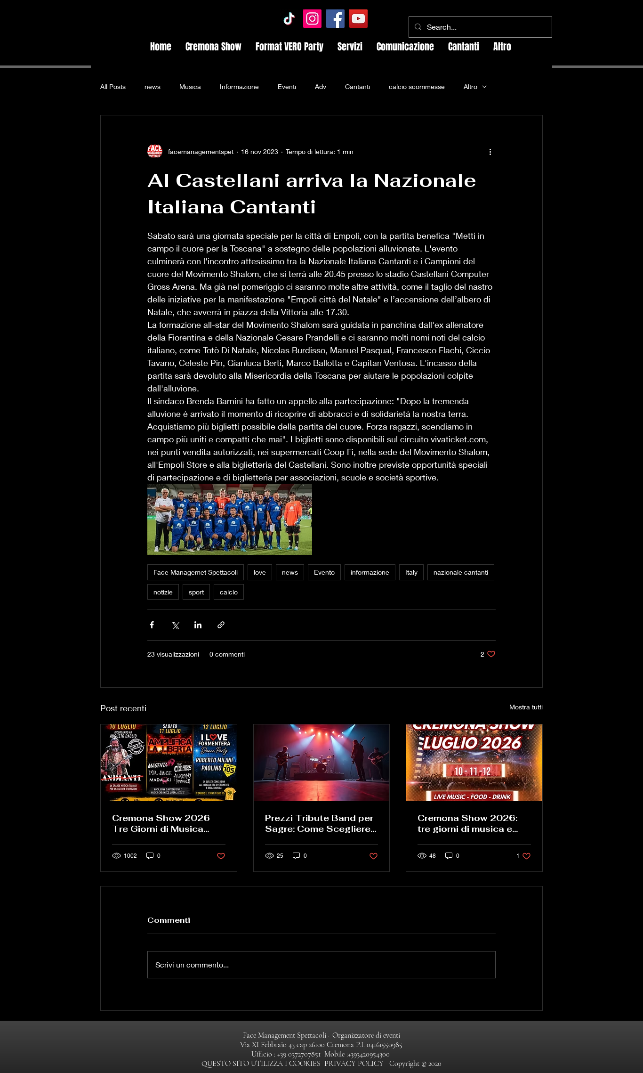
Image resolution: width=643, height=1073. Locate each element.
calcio (229, 592)
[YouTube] (358, 18)
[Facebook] (335, 18)
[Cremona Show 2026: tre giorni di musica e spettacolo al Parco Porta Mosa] (474, 762)
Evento (324, 572)
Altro (470, 86)
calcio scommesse (417, 86)
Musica (190, 86)
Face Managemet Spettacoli (195, 572)
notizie (163, 592)
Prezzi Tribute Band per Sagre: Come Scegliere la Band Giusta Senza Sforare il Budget (319, 823)
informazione (370, 572)
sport (196, 592)
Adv (320, 86)
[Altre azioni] (490, 151)
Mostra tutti (526, 707)
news (153, 86)
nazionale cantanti (461, 572)
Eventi (287, 86)
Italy (411, 572)
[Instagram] (312, 18)
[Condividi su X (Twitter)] (174, 624)
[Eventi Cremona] (169, 762)
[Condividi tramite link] (221, 624)
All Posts (113, 86)
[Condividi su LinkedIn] (197, 624)
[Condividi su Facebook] (151, 624)
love (260, 572)
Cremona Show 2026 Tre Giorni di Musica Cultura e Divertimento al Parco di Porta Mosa (163, 823)
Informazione (239, 86)
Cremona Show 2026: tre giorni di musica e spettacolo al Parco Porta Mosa (467, 823)
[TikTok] (289, 18)
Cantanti (357, 86)
